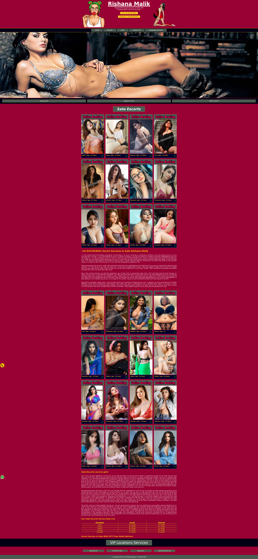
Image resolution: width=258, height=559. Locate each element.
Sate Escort (140, 550)
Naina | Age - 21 (160, 331)
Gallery (110, 30)
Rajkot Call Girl (213, 101)
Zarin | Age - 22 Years (162, 466)
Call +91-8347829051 (129, 13)
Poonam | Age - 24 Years (90, 421)
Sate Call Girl (93, 550)
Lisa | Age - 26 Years (89, 331)
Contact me (137, 30)
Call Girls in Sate (117, 550)
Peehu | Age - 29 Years (162, 376)
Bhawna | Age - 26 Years (138, 200)
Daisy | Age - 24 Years (89, 466)
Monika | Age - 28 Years (138, 331)
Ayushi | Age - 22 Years (114, 200)
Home (97, 30)
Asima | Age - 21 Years (89, 200)
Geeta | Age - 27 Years (113, 245)
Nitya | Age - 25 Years (137, 376)
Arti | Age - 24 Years (161, 155)
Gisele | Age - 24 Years (138, 245)
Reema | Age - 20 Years (138, 466)
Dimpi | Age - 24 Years (89, 245)
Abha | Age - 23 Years (89, 155)
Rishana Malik (129, 4)
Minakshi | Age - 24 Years (114, 331)
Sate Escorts (129, 109)
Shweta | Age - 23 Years (138, 421)
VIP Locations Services (129, 543)
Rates (122, 30)
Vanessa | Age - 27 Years (163, 421)
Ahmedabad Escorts (156, 30)
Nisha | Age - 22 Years (113, 376)
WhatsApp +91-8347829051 (129, 16)
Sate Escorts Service (164, 550)
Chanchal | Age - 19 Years (163, 200)
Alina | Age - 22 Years (113, 155)
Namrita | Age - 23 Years (90, 376)
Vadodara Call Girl (129, 101)
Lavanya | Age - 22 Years (163, 245)
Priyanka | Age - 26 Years (114, 421)
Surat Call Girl (44, 101)
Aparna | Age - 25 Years (138, 155)
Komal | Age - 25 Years (113, 466)
